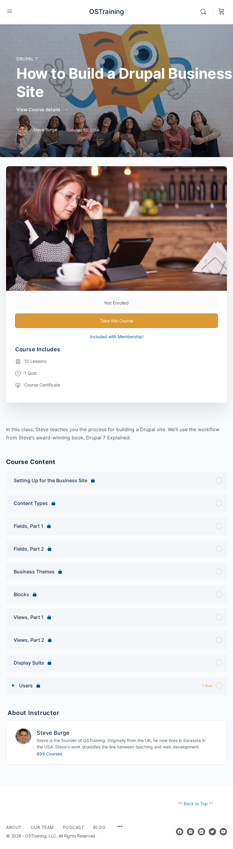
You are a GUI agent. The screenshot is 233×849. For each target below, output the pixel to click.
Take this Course (116, 320)
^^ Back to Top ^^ (195, 803)
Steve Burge (53, 733)
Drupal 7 (27, 58)
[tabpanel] (116, 433)
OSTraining (106, 11)
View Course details (39, 109)
